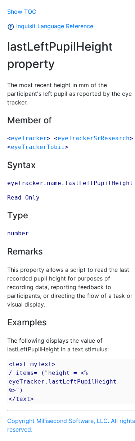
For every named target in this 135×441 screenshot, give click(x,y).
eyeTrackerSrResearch (94, 138)
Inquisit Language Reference (53, 26)
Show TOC (21, 11)
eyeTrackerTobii (38, 147)
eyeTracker (29, 138)
